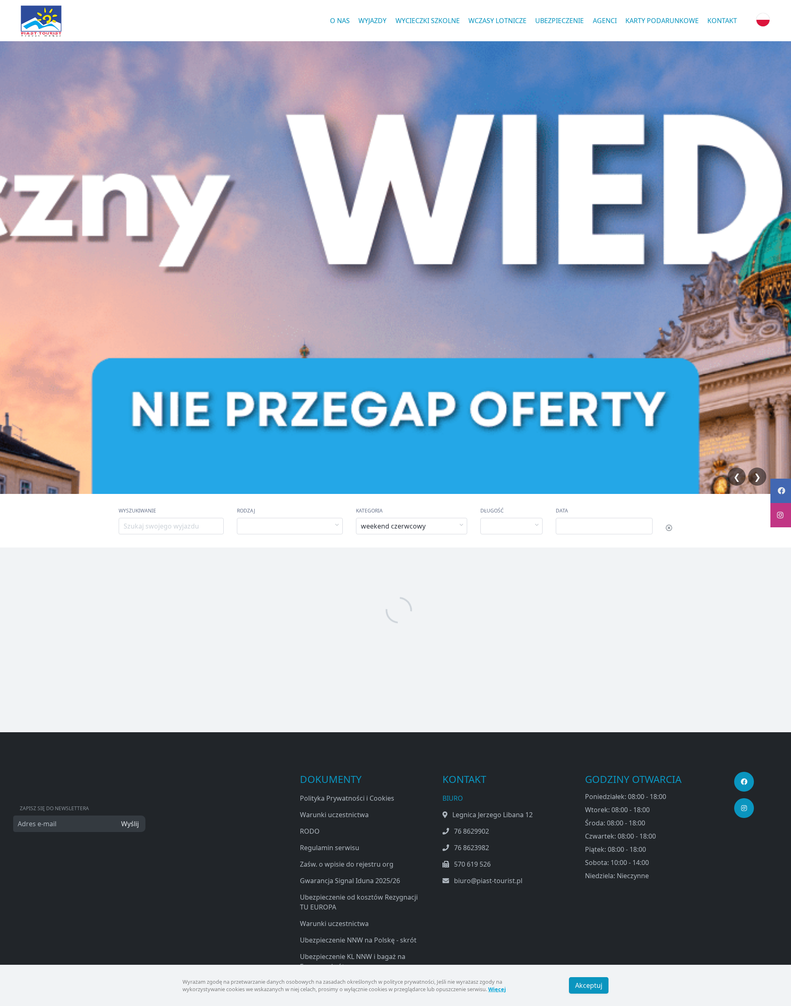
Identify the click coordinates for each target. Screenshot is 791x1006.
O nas (340, 20)
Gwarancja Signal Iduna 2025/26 (350, 880)
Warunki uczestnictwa (334, 814)
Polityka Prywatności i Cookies (347, 798)
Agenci (605, 20)
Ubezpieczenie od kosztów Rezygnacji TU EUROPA (359, 902)
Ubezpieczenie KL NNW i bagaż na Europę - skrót (352, 961)
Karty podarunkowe (662, 20)
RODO (310, 831)
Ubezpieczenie (559, 20)
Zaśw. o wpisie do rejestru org (346, 864)
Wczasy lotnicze (497, 20)
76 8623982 (471, 847)
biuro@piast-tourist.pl (488, 880)
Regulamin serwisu (329, 847)
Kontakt (722, 20)
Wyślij (130, 823)
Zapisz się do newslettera (54, 808)
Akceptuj (588, 985)
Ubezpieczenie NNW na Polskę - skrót (358, 940)
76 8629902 (471, 831)
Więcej (497, 989)
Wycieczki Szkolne (428, 20)
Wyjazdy (372, 20)
